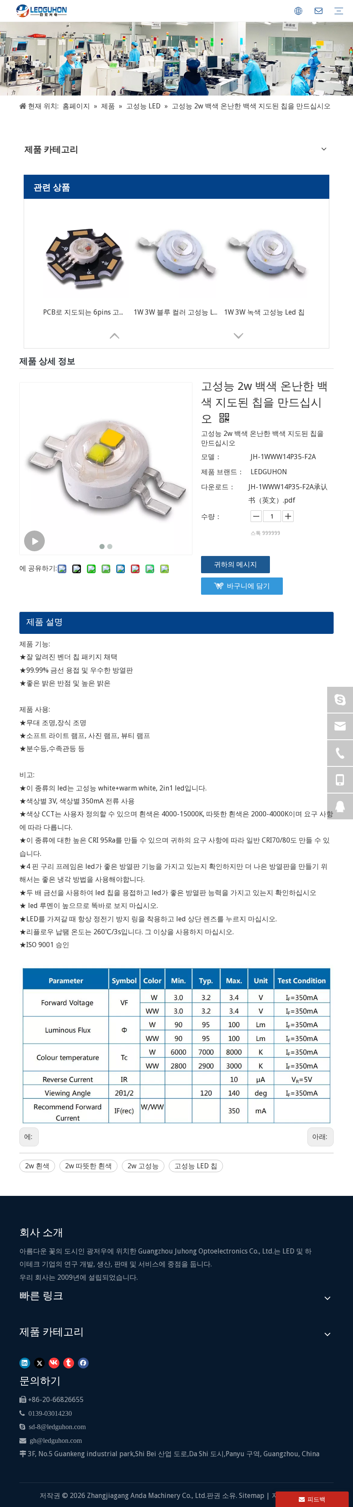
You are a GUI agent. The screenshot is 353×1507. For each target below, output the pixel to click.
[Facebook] (83, 1362)
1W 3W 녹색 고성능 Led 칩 (264, 312)
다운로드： (218, 487)
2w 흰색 (37, 1166)
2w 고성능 (143, 1166)
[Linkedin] (24, 1362)
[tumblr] (68, 1362)
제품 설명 (44, 622)
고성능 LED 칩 (195, 1166)
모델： (211, 457)
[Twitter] (39, 1362)
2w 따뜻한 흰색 (88, 1166)
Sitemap (252, 1496)
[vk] (54, 1362)
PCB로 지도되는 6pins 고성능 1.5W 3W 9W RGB (86, 312)
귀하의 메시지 (235, 564)
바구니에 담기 (248, 586)
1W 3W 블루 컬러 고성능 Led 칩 (176, 312)
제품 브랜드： (222, 472)
